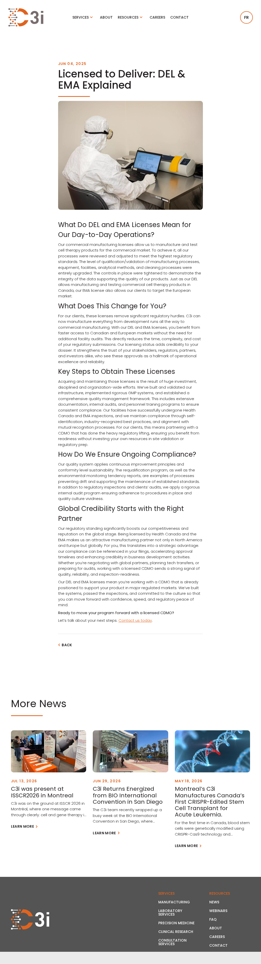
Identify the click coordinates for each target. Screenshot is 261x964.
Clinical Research (175, 931)
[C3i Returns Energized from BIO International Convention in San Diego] (130, 751)
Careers (157, 17)
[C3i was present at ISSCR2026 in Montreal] (48, 751)
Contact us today (135, 620)
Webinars (218, 910)
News (214, 902)
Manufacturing (174, 902)
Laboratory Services (170, 912)
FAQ (213, 919)
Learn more (22, 826)
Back (67, 645)
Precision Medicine (176, 923)
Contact (179, 17)
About (106, 17)
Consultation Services (172, 942)
